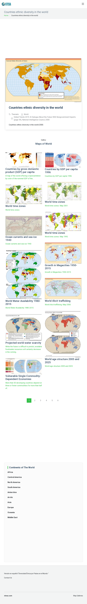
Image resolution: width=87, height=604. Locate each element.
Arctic (10, 497)
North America (14, 482)
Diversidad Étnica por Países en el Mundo (33, 573)
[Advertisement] (46, 37)
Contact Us (8, 578)
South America (14, 487)
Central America (15, 477)
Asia (9, 502)
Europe (11, 507)
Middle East (12, 517)
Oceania (11, 512)
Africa (10, 472)
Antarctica (12, 492)
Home (6, 15)
